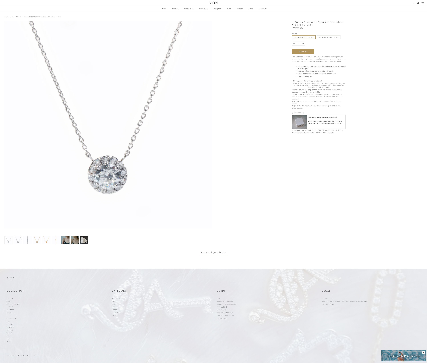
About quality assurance (227, 304)
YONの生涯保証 (222, 307)
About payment (223, 310)
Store (251, 9)
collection (188, 9)
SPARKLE (10, 324)
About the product (225, 301)
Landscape (11, 313)
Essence (10, 307)
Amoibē (10, 301)
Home (164, 9)
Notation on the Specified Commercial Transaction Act (345, 301)
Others (10, 341)
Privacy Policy (328, 304)
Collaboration (13, 304)
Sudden (10, 330)
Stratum (10, 327)
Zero (9, 338)
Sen (8, 321)
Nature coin (12, 318)
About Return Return (226, 316)
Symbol (10, 333)
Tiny (8, 336)
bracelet (115, 304)
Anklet (114, 307)
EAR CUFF (115, 313)
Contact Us (221, 318)
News (229, 9)
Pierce (114, 310)
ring (114, 301)
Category (202, 9)
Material (294, 33)
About (174, 9)
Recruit (240, 9)
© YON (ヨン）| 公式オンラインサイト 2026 (21, 355)
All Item (15, 16)
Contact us (263, 9)
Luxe (8, 315)
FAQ (218, 298)
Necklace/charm (119, 298)
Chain (114, 315)
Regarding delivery (225, 313)
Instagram (217, 9)
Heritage (10, 310)
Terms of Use (327, 298)
